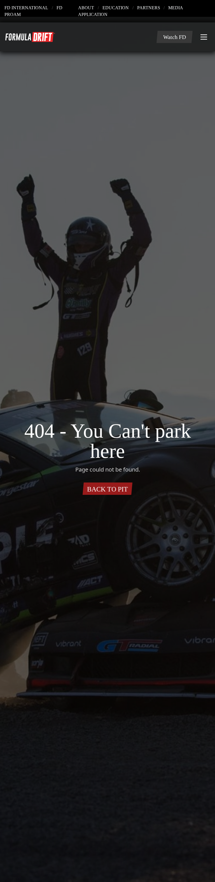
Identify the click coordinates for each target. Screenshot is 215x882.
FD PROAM (47, 7)
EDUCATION (142, 7)
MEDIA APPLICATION (197, 7)
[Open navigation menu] (204, 30)
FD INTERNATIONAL (17, 7)
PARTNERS (166, 7)
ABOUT (120, 7)
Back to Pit (108, 479)
